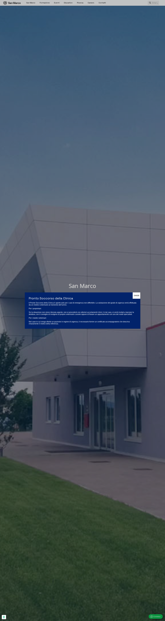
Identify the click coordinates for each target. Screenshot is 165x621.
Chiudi (136, 295)
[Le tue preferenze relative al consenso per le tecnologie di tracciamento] (4, 617)
